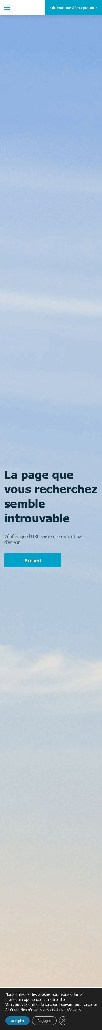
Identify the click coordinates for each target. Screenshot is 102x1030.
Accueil (33, 560)
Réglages (44, 1021)
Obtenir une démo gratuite (73, 7)
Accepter (17, 1021)
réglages (74, 1009)
